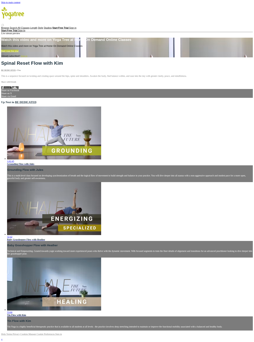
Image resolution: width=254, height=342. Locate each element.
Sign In (21, 30)
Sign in (72, 28)
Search (14, 28)
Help (3, 334)
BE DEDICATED (8, 70)
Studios (48, 28)
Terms (9, 334)
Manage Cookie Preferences (42, 334)
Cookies (24, 334)
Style (40, 28)
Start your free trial (10, 51)
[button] (3, 25)
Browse (5, 28)
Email (16, 87)
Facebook (6, 87)
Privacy (16, 334)
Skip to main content (10, 2)
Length (33, 28)
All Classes (24, 28)
